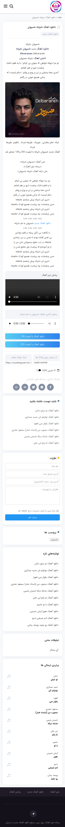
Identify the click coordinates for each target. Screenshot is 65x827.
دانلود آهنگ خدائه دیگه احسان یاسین (41, 436)
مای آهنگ (54, 792)
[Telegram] (41, 387)
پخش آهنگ (15, 792)
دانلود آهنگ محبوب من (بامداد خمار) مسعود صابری (35, 430)
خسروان (54, 539)
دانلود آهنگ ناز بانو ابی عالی (46, 443)
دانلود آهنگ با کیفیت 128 (32, 336)
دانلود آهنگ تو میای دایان (47, 410)
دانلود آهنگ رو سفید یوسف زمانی (43, 625)
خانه (60, 17)
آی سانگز (54, 650)
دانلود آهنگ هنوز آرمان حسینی (44, 611)
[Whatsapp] (16, 387)
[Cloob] (24, 387)
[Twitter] (33, 387)
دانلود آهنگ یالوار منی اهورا (46, 423)
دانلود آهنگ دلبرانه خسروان (42, 27)
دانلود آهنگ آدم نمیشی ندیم (45, 618)
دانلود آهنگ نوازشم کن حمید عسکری (42, 417)
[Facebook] (50, 387)
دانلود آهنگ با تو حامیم (47, 604)
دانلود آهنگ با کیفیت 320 (32, 344)
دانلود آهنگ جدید (50, 34)
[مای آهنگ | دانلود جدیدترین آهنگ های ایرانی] (56, 6)
